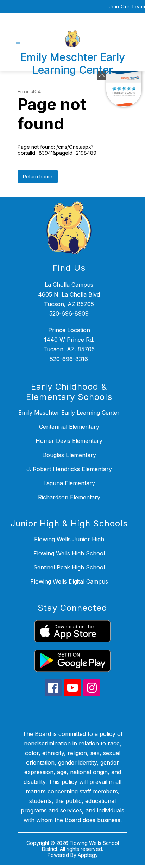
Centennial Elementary (69, 426)
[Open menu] (18, 42)
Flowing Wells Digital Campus (69, 581)
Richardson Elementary (69, 497)
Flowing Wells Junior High (69, 539)
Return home (37, 176)
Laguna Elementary (69, 483)
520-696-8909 (69, 313)
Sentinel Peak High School (69, 567)
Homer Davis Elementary (69, 440)
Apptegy (88, 855)
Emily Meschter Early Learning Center (69, 412)
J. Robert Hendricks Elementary (69, 469)
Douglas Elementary (69, 454)
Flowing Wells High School (69, 553)
